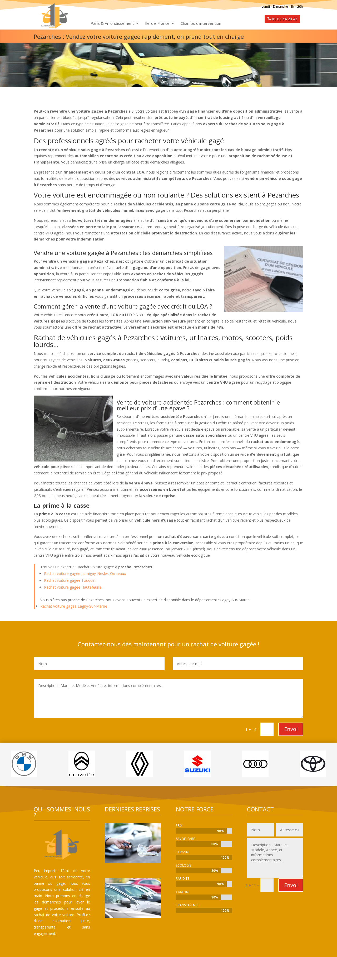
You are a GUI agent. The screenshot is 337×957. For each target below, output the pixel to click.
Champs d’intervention (201, 23)
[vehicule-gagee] (133, 861)
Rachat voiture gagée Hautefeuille (73, 587)
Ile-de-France (157, 23)
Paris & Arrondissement (112, 23)
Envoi (291, 729)
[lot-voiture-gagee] (133, 916)
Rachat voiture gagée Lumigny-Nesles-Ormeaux (85, 573)
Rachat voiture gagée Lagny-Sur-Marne (73, 606)
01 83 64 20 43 (284, 18)
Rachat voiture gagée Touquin (69, 580)
